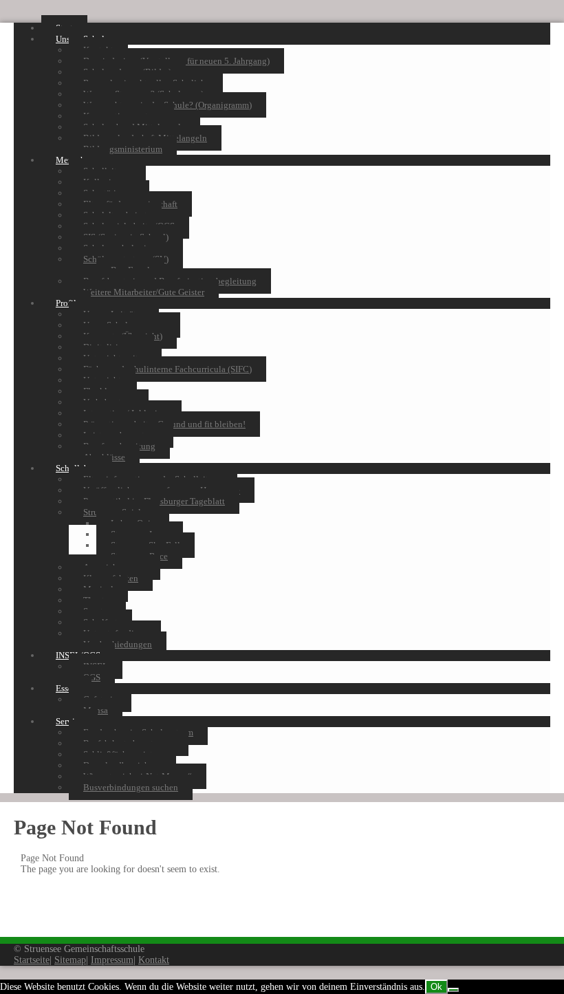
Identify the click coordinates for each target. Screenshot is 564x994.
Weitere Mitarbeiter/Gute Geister (143, 292)
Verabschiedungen (117, 644)
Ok (436, 987)
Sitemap (70, 960)
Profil (66, 303)
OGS (91, 677)
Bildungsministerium (122, 149)
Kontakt (153, 960)
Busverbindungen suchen (130, 787)
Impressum (112, 960)
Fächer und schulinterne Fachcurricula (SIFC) (167, 369)
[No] (453, 990)
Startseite (32, 960)
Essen (66, 688)
